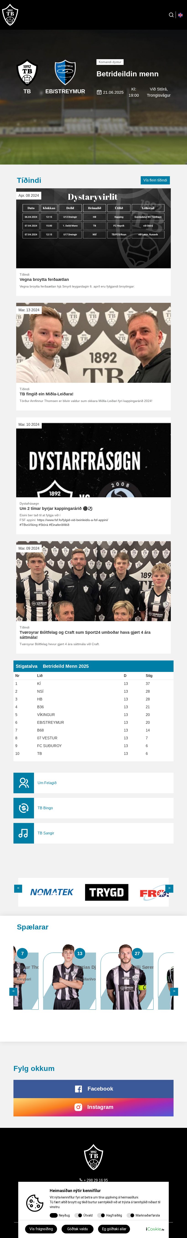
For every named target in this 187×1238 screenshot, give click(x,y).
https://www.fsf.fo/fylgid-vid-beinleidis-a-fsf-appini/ (72, 520)
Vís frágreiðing (41, 1229)
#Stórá (43, 525)
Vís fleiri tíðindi (155, 180)
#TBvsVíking (29, 525)
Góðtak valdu (77, 1229)
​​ (93, 783)
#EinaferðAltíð (59, 525)
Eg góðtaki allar (114, 1229)
